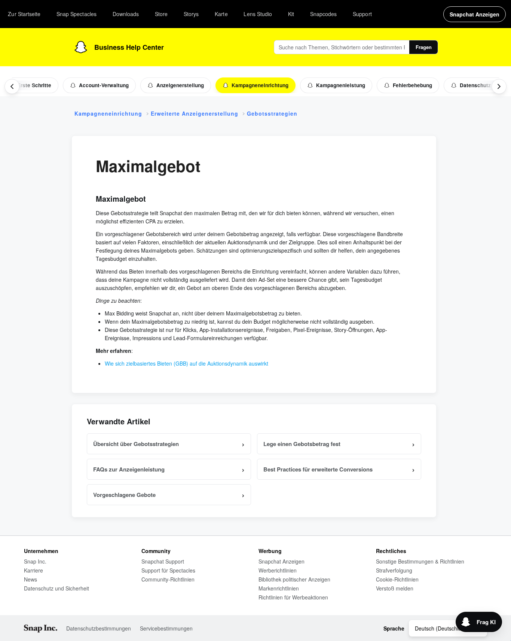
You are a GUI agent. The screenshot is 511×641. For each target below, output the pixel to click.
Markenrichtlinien (278, 588)
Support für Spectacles (168, 570)
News (30, 579)
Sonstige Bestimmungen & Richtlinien (420, 561)
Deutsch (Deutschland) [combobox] (442, 628)
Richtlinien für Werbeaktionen (293, 597)
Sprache (393, 628)
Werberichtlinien (277, 570)
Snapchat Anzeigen (281, 561)
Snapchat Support (162, 561)
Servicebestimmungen (166, 628)
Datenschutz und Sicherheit (56, 588)
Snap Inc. (35, 561)
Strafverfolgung (394, 570)
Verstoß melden (394, 588)
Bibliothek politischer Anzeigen (294, 579)
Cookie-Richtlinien (397, 579)
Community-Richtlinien (168, 579)
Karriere (33, 570)
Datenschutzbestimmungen (98, 628)
